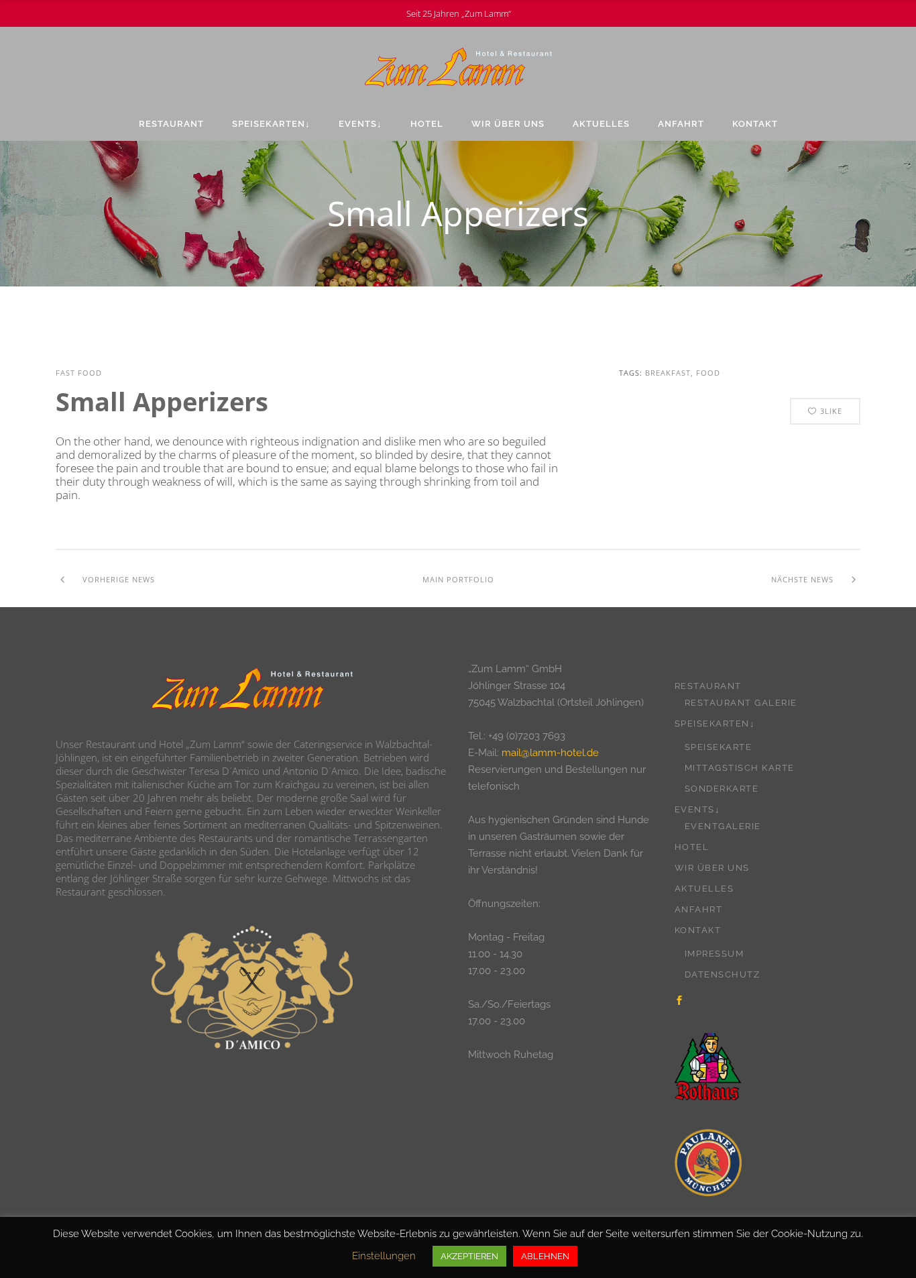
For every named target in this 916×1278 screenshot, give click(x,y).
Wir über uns (712, 868)
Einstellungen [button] (384, 1256)
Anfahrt (699, 909)
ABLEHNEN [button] (545, 1256)
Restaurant (708, 686)
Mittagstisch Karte (740, 768)
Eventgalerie (723, 826)
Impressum (714, 954)
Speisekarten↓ (715, 723)
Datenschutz (722, 974)
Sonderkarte (722, 789)
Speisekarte (718, 747)
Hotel (692, 847)
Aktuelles (704, 889)
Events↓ (698, 809)
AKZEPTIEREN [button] (469, 1256)
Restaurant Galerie (741, 703)
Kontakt (698, 930)
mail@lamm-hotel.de (550, 753)
